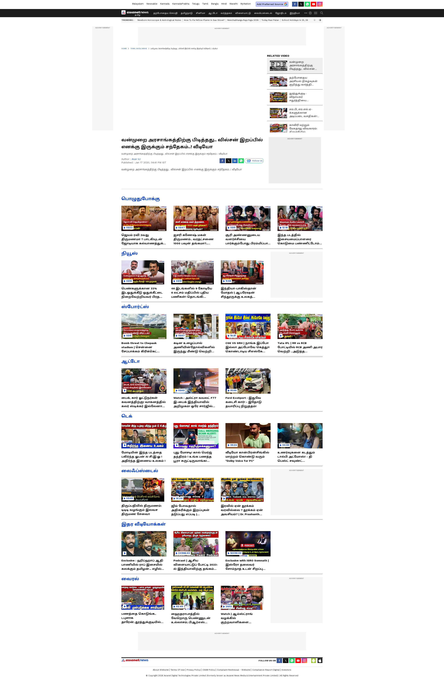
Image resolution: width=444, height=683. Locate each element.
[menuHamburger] (316, 13)
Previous (314, 20)
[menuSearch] (321, 13)
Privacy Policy (193, 670)
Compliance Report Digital (266, 670)
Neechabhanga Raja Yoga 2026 (243, 20)
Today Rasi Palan (270, 20)
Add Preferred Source (270, 4)
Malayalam (138, 3)
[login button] (311, 13)
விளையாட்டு (243, 13)
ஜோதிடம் (281, 13)
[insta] (320, 4)
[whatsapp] (307, 4)
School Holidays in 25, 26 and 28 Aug (301, 20)
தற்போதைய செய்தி (165, 13)
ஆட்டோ (212, 13)
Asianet (134, 660)
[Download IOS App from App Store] (320, 660)
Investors (286, 670)
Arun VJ (136, 159)
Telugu (195, 3)
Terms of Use (177, 670)
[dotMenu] (306, 13)
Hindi (224, 3)
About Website (161, 670)
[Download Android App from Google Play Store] (313, 660)
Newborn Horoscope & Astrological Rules (159, 20)
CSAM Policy (208, 670)
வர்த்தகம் (226, 13)
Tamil (205, 3)
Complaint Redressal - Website (233, 670)
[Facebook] (295, 4)
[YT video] (313, 4)
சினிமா (200, 13)
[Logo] (136, 13)
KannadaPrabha (180, 3)
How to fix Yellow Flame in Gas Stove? (204, 20)
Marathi (233, 3)
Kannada (164, 3)
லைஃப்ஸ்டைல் (263, 13)
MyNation (245, 3)
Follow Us (257, 161)
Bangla (214, 3)
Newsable (151, 3)
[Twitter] (301, 4)
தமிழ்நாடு (187, 13)
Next (320, 20)
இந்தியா (295, 13)
